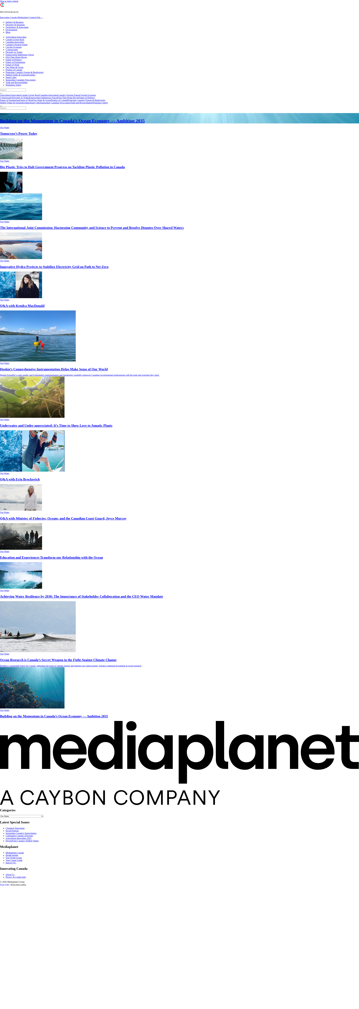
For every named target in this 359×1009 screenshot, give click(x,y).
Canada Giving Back (15, 39)
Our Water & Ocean (14, 67)
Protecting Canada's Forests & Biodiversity (25, 72)
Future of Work (12, 65)
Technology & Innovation (17, 27)
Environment (11, 30)
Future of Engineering (15, 62)
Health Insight (12, 855)
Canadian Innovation (15, 42)
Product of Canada (14, 70)
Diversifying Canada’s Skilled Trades (22, 841)
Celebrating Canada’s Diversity (19, 836)
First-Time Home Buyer (16, 57)
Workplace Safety (13, 85)
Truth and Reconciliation (16, 82)
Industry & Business (15, 22)
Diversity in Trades (14, 52)
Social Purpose (12, 831)
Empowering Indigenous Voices (20, 55)
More (8, 32)
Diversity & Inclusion (15, 25)
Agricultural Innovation (16, 37)
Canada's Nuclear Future (16, 44)
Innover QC (11, 863)
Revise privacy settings (18, 885)
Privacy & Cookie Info (16, 877)
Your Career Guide (14, 860)
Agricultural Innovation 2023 (18, 838)
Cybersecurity (12, 49)
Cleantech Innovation (15, 828)
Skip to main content (9, 1)
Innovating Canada (20, 17)
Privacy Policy (5, 885)
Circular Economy (14, 47)
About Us (10, 874)
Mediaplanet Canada (15, 853)
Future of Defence (14, 60)
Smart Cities (11, 77)
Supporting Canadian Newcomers (21, 80)
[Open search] (1, 93)
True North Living (14, 858)
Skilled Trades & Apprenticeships (20, 75)
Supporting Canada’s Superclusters (21, 833)
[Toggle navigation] (42, 18)
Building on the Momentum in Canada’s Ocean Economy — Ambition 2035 (72, 120)
